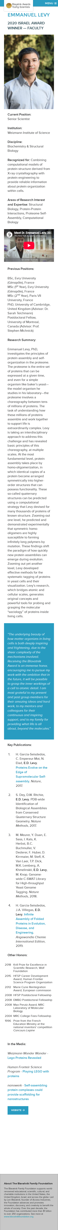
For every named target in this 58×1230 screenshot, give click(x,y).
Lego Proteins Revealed (24, 1058)
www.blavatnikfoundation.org (18, 1216)
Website (16, 1110)
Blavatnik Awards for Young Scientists (18, 5)
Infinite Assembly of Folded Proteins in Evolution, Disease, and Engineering (31, 924)
